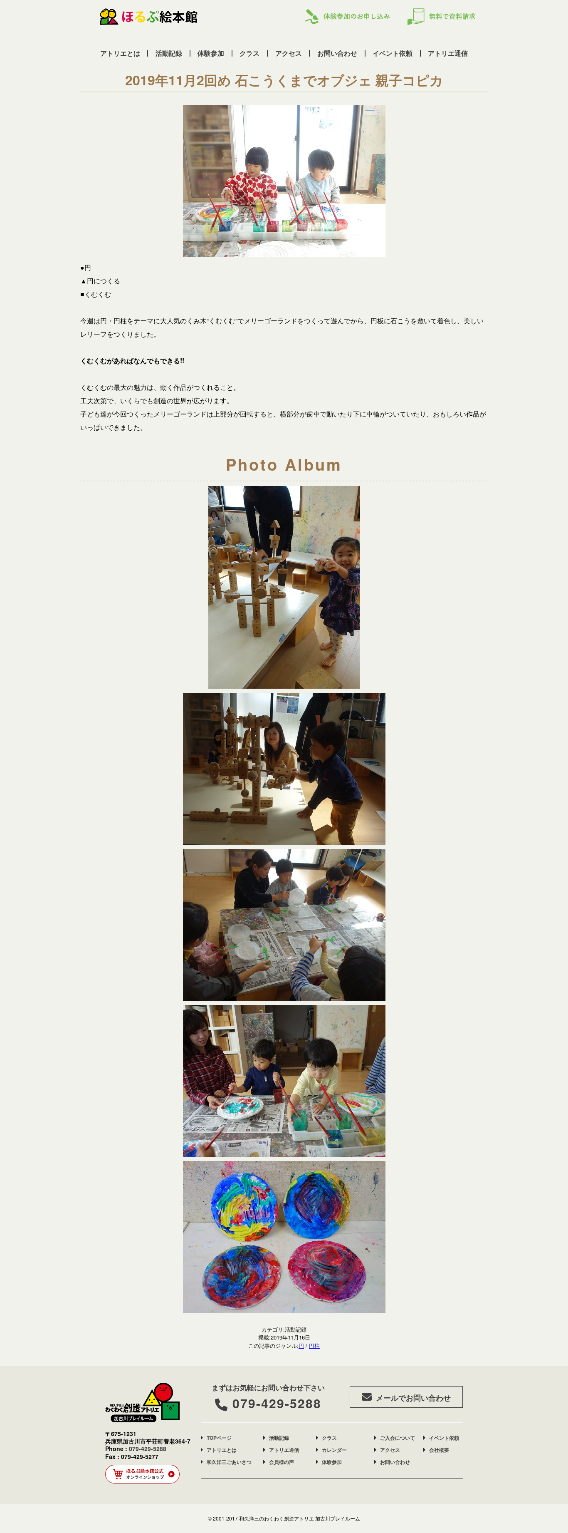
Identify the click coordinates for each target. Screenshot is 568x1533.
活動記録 (169, 53)
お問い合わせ (337, 53)
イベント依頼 (392, 53)
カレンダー (334, 1450)
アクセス (288, 53)
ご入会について (397, 1437)
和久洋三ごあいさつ (229, 1462)
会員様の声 (281, 1462)
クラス (249, 53)
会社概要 (439, 1450)
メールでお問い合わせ (413, 1397)
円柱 (314, 1345)
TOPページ (219, 1437)
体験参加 (211, 53)
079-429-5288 (276, 1403)
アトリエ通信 (448, 53)
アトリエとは (120, 53)
